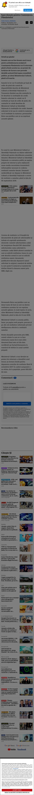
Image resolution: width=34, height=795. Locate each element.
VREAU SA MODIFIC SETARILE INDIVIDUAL (17, 792)
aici (31, 774)
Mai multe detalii (15, 768)
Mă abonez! (27, 10)
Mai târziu (17, 10)
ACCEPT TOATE (17, 790)
